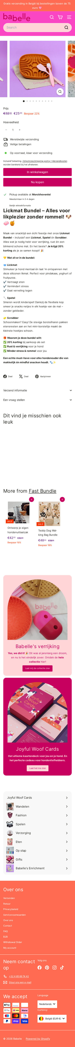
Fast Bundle (43, 491)
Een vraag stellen (14, 399)
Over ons (8, 920)
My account (9, 947)
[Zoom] (59, 91)
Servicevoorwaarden (14, 914)
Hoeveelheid (11, 122)
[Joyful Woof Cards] (38, 712)
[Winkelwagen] (60, 17)
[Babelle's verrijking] (38, 609)
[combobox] (37, 27)
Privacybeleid (10, 909)
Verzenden (9, 898)
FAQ (5, 931)
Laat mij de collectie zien (37, 668)
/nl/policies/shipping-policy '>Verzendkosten (44, 161)
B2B (5, 936)
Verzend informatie (15, 390)
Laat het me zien (37, 768)
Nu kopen (37, 182)
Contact (7, 925)
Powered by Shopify (38, 1038)
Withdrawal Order (12, 942)
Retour (6, 903)
